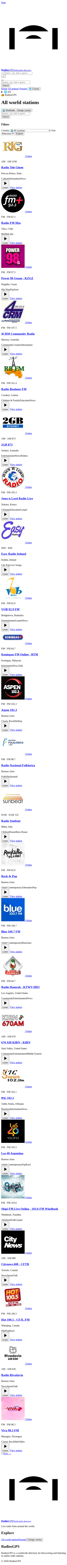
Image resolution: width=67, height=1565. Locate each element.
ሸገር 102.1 (7, 1098)
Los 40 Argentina (12, 1153)
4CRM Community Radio (18, 333)
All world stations (10, 1539)
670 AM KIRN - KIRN (15, 1042)
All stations (13, 88)
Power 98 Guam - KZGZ (17, 278)
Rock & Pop (9, 876)
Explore (19, 134)
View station (16, 187)
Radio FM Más (11, 223)
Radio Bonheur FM (13, 389)
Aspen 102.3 (9, 710)
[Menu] (2, 80)
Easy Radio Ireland (13, 553)
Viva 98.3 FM (10, 1430)
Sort (53, 130)
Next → (7, 1453)
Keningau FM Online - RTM (19, 654)
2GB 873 (7, 444)
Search (5, 85)
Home (4, 88)
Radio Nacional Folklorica (18, 765)
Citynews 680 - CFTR (15, 1264)
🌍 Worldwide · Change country (16, 110)
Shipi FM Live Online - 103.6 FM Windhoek (29, 1208)
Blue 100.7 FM (10, 931)
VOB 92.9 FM (10, 609)
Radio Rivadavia (12, 1375)
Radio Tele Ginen (12, 167)
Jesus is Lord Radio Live (17, 498)
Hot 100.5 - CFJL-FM (15, 1319)
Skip (3, 2)
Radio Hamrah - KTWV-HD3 (20, 987)
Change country (35, 1540)
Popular (23, 88)
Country (5, 130)
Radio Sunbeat (10, 820)
